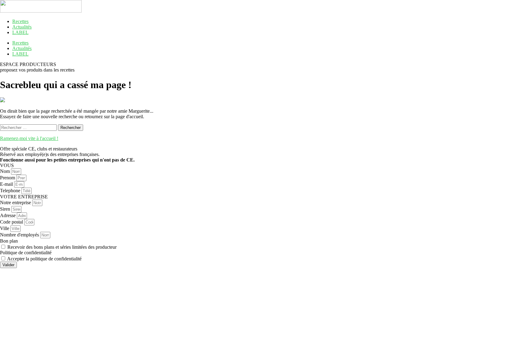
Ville (5, 228)
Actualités (22, 26)
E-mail (7, 184)
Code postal (12, 221)
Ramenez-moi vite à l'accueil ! (29, 138)
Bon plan (9, 241)
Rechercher (70, 127)
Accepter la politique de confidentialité (44, 258)
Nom (5, 171)
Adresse (8, 215)
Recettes (20, 21)
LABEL (20, 32)
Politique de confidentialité (26, 252)
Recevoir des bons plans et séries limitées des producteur (62, 247)
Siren (5, 209)
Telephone (10, 190)
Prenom (8, 177)
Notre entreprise (16, 202)
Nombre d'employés (20, 234)
